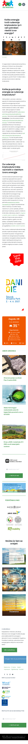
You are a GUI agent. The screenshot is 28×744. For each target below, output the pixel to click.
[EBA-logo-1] (6, 690)
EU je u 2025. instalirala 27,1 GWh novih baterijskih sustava (13, 444)
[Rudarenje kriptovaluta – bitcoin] (14, 42)
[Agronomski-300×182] (14, 516)
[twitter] (7, 674)
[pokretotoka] (14, 510)
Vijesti (19, 667)
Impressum (7, 669)
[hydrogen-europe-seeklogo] (6, 696)
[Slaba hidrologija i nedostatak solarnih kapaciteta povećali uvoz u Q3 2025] (14, 386)
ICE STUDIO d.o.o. (21, 737)
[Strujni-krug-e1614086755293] (14, 505)
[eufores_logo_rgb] (5, 700)
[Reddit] (9, 37)
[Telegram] (18, 37)
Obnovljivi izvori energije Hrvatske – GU (17, 736)
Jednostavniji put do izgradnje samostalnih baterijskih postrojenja (14, 557)
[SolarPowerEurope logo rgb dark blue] (6, 687)
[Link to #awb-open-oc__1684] (23, 4)
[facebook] (4, 674)
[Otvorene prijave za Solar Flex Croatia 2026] (14, 356)
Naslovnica (7, 667)
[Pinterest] (24, 37)
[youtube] (12, 674)
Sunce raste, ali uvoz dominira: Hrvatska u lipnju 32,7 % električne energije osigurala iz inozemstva (14, 607)
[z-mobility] (14, 527)
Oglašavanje (14, 669)
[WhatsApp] (15, 37)
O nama (13, 667)
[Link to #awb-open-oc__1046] (20, 4)
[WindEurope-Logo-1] (6, 681)
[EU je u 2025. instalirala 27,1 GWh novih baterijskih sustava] (14, 420)
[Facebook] (3, 37)
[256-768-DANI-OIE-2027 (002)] (14, 254)
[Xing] (11, 40)
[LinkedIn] (12, 37)
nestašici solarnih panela (18, 226)
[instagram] (10, 674)
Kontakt (21, 669)
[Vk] (3, 40)
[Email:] (19, 40)
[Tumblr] (21, 37)
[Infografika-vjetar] (14, 483)
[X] (6, 37)
